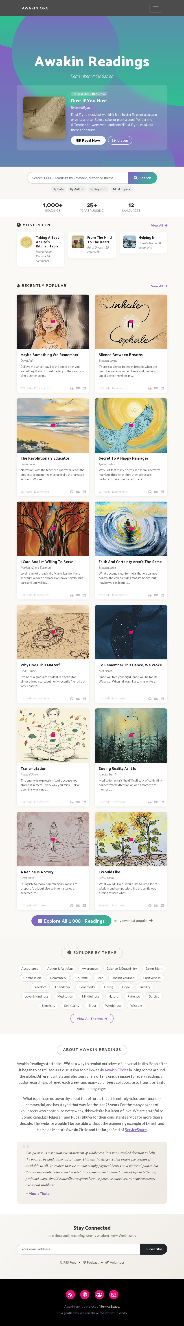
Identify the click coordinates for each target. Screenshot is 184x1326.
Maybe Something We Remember (49, 355)
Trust (92, 1005)
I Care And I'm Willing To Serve (47, 562)
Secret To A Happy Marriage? (124, 459)
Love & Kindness (36, 996)
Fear (100, 978)
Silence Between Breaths (121, 355)
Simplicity (48, 1005)
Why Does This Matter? (40, 665)
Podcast (93, 1262)
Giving (108, 987)
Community (58, 978)
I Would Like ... (111, 872)
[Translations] (78, 388)
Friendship (62, 987)
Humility (144, 987)
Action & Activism (60, 968)
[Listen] (71, 388)
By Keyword (98, 189)
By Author (76, 189)
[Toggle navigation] (155, 8)
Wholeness (113, 1005)
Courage (81, 978)
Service (154, 996)
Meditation (65, 996)
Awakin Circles (116, 1070)
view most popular (134, 920)
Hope (126, 987)
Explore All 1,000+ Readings (74, 921)
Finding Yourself (123, 978)
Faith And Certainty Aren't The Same (130, 562)
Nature (113, 996)
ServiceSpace (136, 1130)
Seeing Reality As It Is (117, 769)
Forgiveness (152, 978)
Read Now (90, 140)
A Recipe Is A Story (37, 872)
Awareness (90, 968)
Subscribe (154, 1249)
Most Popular (122, 189)
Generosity (87, 987)
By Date (58, 189)
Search (144, 178)
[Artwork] (84, 388)
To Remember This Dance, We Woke (130, 665)
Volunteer (117, 1262)
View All (157, 225)
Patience (133, 996)
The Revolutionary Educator (45, 459)
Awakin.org (35, 8)
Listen (122, 140)
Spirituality (71, 1005)
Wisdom (136, 1005)
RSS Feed (70, 1262)
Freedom (40, 987)
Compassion (32, 978)
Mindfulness (90, 996)
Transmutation (33, 769)
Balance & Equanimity (122, 968)
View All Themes (90, 1018)
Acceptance (29, 968)
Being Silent (154, 968)
